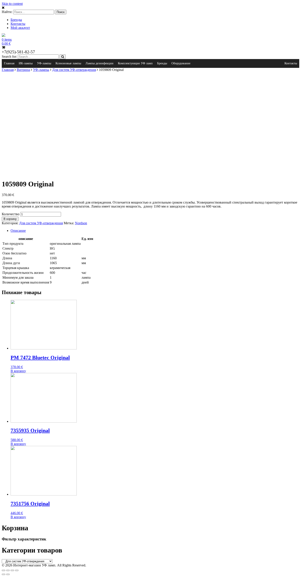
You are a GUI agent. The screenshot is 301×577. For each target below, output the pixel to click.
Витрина (23, 70)
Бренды (16, 20)
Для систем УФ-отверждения (74, 70)
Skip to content (12, 4)
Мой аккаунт (20, 28)
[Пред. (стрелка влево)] (3, 574)
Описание (18, 230)
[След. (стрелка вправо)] (8, 574)
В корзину (10, 219)
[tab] (155, 231)
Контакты (18, 24)
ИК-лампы (26, 63)
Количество (10, 214)
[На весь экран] (12, 570)
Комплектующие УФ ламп (135, 63)
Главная (9, 63)
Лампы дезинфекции (99, 63)
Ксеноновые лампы (68, 63)
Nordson (81, 223)
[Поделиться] (8, 570)
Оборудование (180, 63)
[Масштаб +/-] (17, 570)
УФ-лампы (44, 63)
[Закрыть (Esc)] (3, 570)
